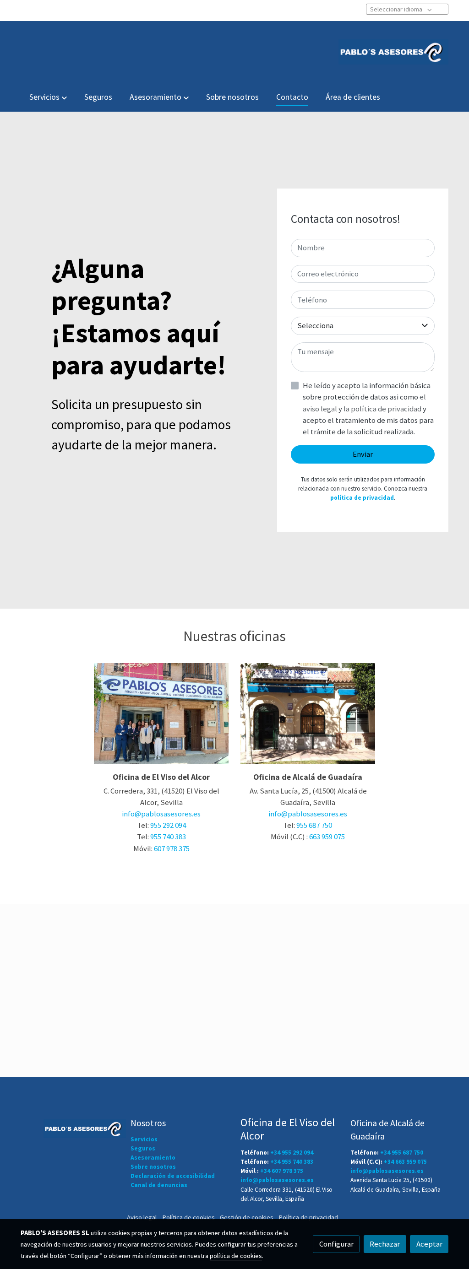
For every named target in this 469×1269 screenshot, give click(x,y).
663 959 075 (327, 837)
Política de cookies (188, 1217)
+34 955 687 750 (401, 1152)
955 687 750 (314, 825)
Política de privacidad (308, 1217)
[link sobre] (69, 1127)
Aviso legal (142, 1217)
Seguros (143, 1148)
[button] (48, 97)
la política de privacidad (383, 409)
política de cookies (236, 1256)
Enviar (363, 454)
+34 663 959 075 (405, 1162)
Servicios (144, 1139)
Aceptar (429, 1244)
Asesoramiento (153, 1157)
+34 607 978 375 (281, 1171)
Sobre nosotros (153, 1167)
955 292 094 (168, 825)
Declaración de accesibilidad (173, 1176)
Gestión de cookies (246, 1217)
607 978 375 (172, 848)
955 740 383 (168, 837)
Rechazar (385, 1244)
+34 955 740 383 (291, 1162)
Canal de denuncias (159, 1185)
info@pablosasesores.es (161, 814)
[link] (393, 52)
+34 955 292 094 (291, 1152)
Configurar (336, 1244)
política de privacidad (362, 498)
